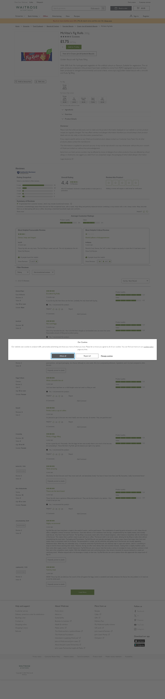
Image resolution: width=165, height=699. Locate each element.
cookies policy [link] (149, 347)
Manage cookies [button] (107, 356)
